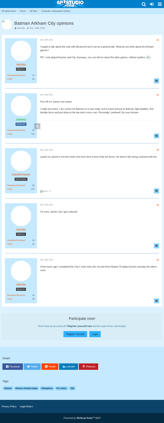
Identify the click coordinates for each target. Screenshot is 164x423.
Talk (72, 388)
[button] (144, 4)
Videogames (47, 388)
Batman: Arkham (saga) (26, 388)
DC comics (62, 388)
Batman (8, 388)
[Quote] (156, 80)
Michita (21, 28)
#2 (157, 95)
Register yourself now (79, 326)
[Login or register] (152, 4)
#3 (157, 149)
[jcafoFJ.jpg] (40, 126)
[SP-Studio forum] (70, 3)
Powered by (82, 418)
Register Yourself (75, 334)
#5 (157, 259)
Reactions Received (16, 75)
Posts (9, 79)
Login (95, 334)
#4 (157, 205)
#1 (157, 40)
